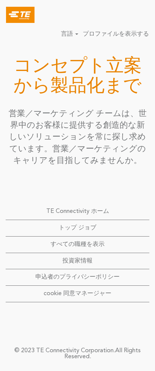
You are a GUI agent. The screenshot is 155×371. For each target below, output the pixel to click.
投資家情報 (77, 261)
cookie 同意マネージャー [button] (77, 294)
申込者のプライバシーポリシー (77, 277)
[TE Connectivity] (17, 14)
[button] (145, 15)
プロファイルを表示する (116, 34)
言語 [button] (67, 34)
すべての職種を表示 (77, 244)
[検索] (126, 15)
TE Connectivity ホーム (77, 211)
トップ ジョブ (77, 228)
